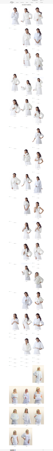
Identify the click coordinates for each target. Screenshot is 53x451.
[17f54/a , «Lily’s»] (10, 361)
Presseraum (41, 2)
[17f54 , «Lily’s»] (10, 147)
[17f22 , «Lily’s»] (33, 361)
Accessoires (32, 2)
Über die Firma (22, 2)
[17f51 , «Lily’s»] (22, 126)
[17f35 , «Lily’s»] (33, 73)
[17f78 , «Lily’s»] (10, 196)
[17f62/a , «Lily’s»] (22, 361)
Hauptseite (17, 2)
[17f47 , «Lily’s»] (22, 365)
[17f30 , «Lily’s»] (10, 365)
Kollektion (27, 2)
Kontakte (37, 2)
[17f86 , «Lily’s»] (33, 196)
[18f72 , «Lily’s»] (10, 291)
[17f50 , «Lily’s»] (10, 126)
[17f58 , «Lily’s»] (33, 147)
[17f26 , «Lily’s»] (10, 221)
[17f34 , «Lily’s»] (22, 73)
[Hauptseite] (12, 2)
